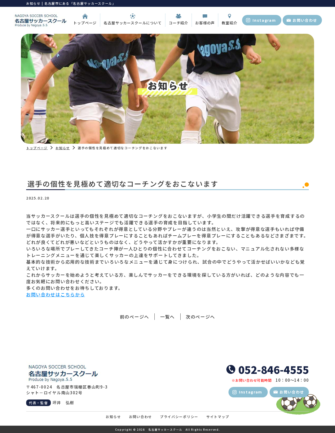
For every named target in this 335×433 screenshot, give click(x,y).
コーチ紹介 (178, 22)
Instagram (264, 20)
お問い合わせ (305, 20)
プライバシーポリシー (179, 416)
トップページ (85, 22)
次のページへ (200, 316)
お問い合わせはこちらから (55, 294)
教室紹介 (229, 22)
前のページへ (134, 316)
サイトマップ (217, 416)
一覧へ (167, 316)
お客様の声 (205, 22)
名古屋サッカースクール (165, 429)
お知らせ (62, 148)
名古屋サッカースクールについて (133, 22)
